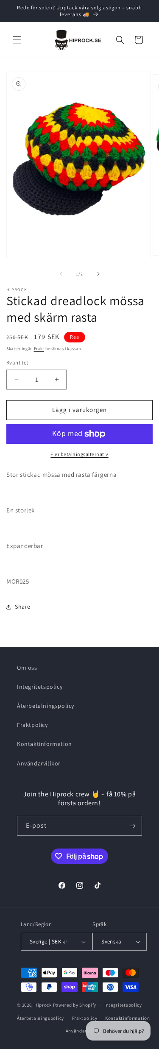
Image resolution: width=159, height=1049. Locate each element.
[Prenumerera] (132, 826)
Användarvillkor (39, 763)
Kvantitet (17, 362)
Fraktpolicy (32, 725)
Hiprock (43, 1005)
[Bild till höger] (98, 273)
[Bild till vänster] (61, 273)
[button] (17, 40)
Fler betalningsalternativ (79, 454)
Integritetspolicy (39, 686)
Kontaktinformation (44, 744)
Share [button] (23, 606)
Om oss (27, 667)
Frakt (39, 348)
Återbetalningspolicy (45, 706)
